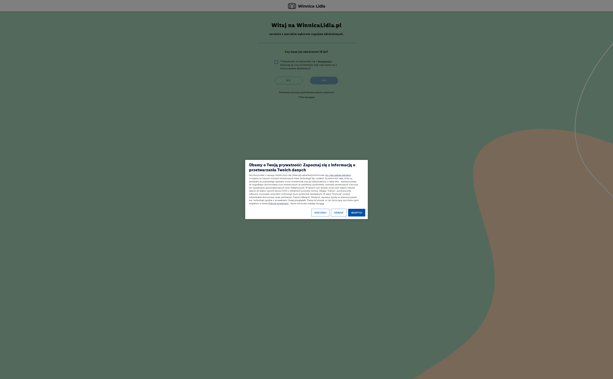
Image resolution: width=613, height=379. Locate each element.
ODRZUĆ (339, 212)
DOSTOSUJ (320, 212)
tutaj (321, 203)
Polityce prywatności (278, 203)
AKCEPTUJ (356, 212)
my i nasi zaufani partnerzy (338, 175)
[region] (306, 189)
